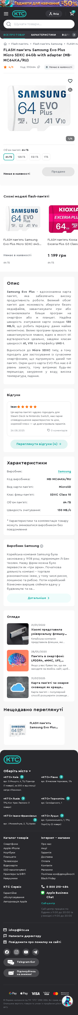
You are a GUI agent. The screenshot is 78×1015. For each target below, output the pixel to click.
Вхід (56, 13)
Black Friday (48, 878)
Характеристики (43, 35)
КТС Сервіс (12, 886)
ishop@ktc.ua (19, 930)
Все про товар (14, 35)
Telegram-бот (26, 962)
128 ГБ (21, 157)
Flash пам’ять (20, 44)
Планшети (9, 857)
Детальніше (37, 598)
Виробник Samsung (23, 546)
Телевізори (10, 861)
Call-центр (48, 903)
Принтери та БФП (14, 874)
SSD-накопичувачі (14, 869)
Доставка (47, 857)
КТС (5, 44)
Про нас (46, 844)
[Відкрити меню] (6, 13)
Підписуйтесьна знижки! (26, 972)
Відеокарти (10, 865)
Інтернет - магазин (55, 837)
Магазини (47, 869)
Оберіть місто (15, 771)
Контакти (46, 865)
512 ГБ (34, 157)
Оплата (45, 861)
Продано (58, 171)
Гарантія (46, 852)
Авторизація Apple (15, 901)
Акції (44, 848)
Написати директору (25, 936)
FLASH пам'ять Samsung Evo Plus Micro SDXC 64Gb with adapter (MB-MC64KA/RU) (22, 242)
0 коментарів (59, 430)
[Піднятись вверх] (67, 989)
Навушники (10, 878)
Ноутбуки (9, 852)
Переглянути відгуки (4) (37, 444)
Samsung (64, 471)
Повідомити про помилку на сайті (35, 942)
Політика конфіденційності (58, 874)
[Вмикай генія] (39, 3)
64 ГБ (8, 157)
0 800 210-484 (57, 886)
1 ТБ (46, 157)
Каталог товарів (15, 837)
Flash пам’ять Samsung (47, 44)
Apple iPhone (11, 848)
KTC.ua (19, 13)
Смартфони (10, 844)
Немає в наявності (60, 67)
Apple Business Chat (57, 895)
